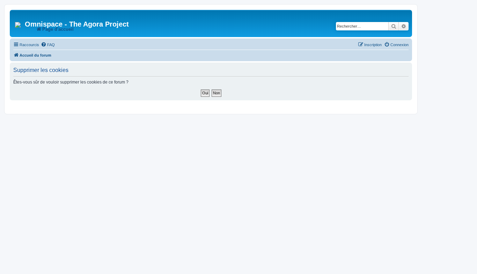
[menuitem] (48, 45)
